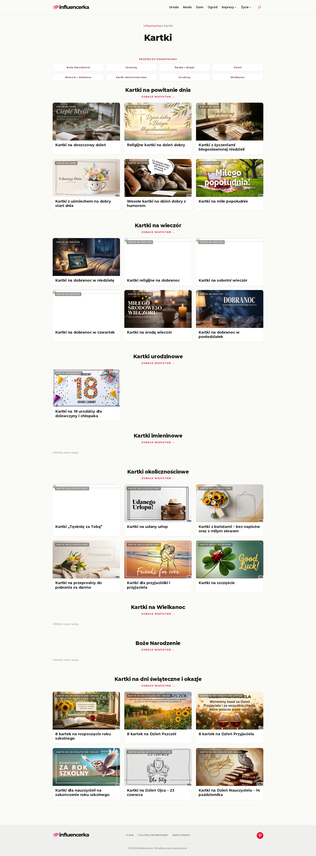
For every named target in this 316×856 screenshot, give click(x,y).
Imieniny (131, 67)
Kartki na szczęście (217, 583)
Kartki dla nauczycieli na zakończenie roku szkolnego (82, 792)
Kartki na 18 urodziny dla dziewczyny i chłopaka (78, 413)
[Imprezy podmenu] (235, 7)
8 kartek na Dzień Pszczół (151, 734)
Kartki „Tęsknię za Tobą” (78, 526)
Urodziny (184, 77)
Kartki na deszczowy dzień (80, 145)
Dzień (238, 67)
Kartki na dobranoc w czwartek (85, 332)
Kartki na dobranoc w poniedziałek (219, 334)
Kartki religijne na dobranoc (153, 280)
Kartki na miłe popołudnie (223, 201)
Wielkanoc (238, 77)
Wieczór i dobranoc (78, 77)
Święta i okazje (185, 67)
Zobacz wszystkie (156, 96)
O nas (130, 835)
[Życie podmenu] (250, 7)
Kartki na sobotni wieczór (223, 280)
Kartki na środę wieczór (149, 332)
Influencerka (152, 26)
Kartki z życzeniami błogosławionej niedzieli (222, 147)
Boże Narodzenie (78, 67)
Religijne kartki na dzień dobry (156, 145)
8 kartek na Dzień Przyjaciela (226, 734)
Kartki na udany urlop (147, 526)
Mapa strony (181, 835)
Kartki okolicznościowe (131, 77)
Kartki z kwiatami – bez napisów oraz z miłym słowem (229, 528)
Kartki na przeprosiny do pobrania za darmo (78, 585)
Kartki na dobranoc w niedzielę (84, 280)
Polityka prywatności (153, 835)
